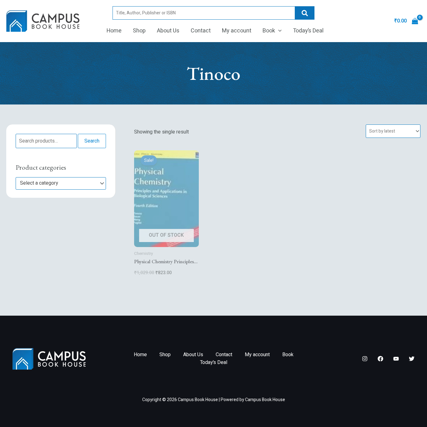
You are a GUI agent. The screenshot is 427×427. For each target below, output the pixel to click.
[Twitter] (411, 358)
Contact (201, 31)
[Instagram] (365, 358)
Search (304, 13)
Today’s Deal (308, 31)
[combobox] (61, 183)
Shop (139, 31)
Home (114, 31)
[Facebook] (380, 358)
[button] (278, 31)
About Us (168, 31)
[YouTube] (396, 358)
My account (236, 31)
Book (269, 31)
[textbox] (58, 183)
